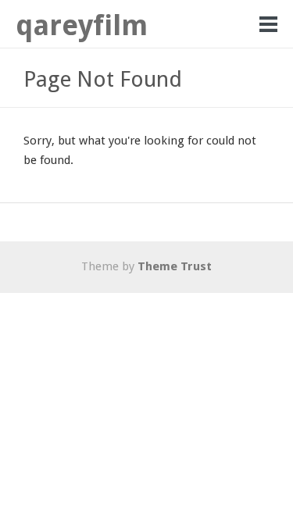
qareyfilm (82, 25)
